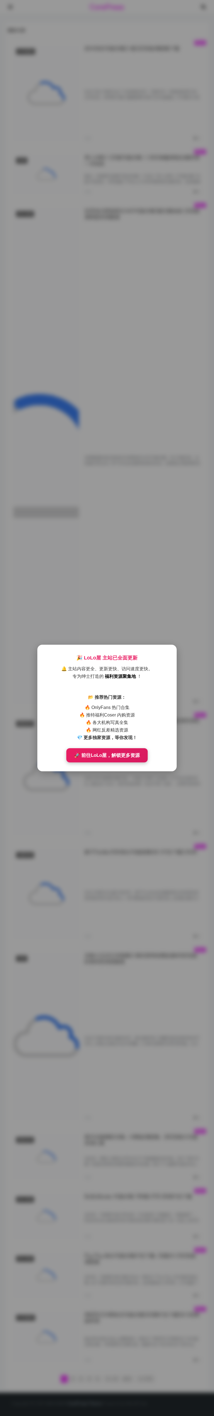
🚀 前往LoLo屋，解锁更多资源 (107, 755)
